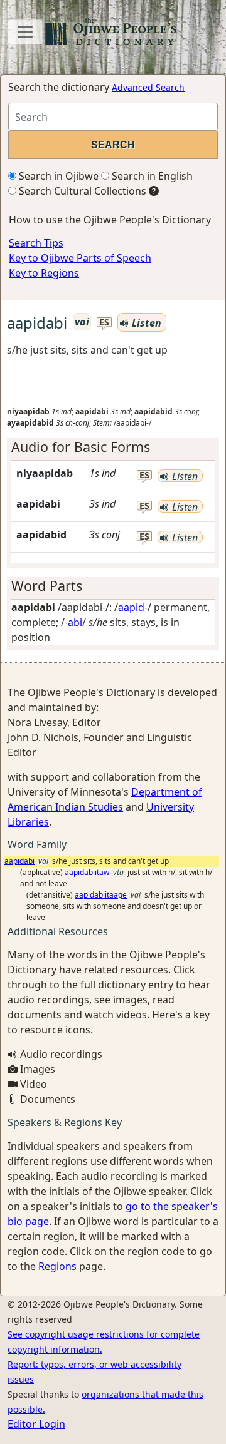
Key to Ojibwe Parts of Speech (80, 258)
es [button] (104, 322)
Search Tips (36, 243)
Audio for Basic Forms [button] (80, 447)
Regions (57, 1266)
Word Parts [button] (46, 585)
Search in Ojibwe (57, 176)
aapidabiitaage (101, 894)
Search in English (151, 176)
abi (75, 622)
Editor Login (36, 1424)
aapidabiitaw (87, 872)
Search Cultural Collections (81, 191)
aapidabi (19, 861)
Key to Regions (44, 273)
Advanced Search (148, 87)
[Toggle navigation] (25, 31)
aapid (131, 607)
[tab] (113, 447)
